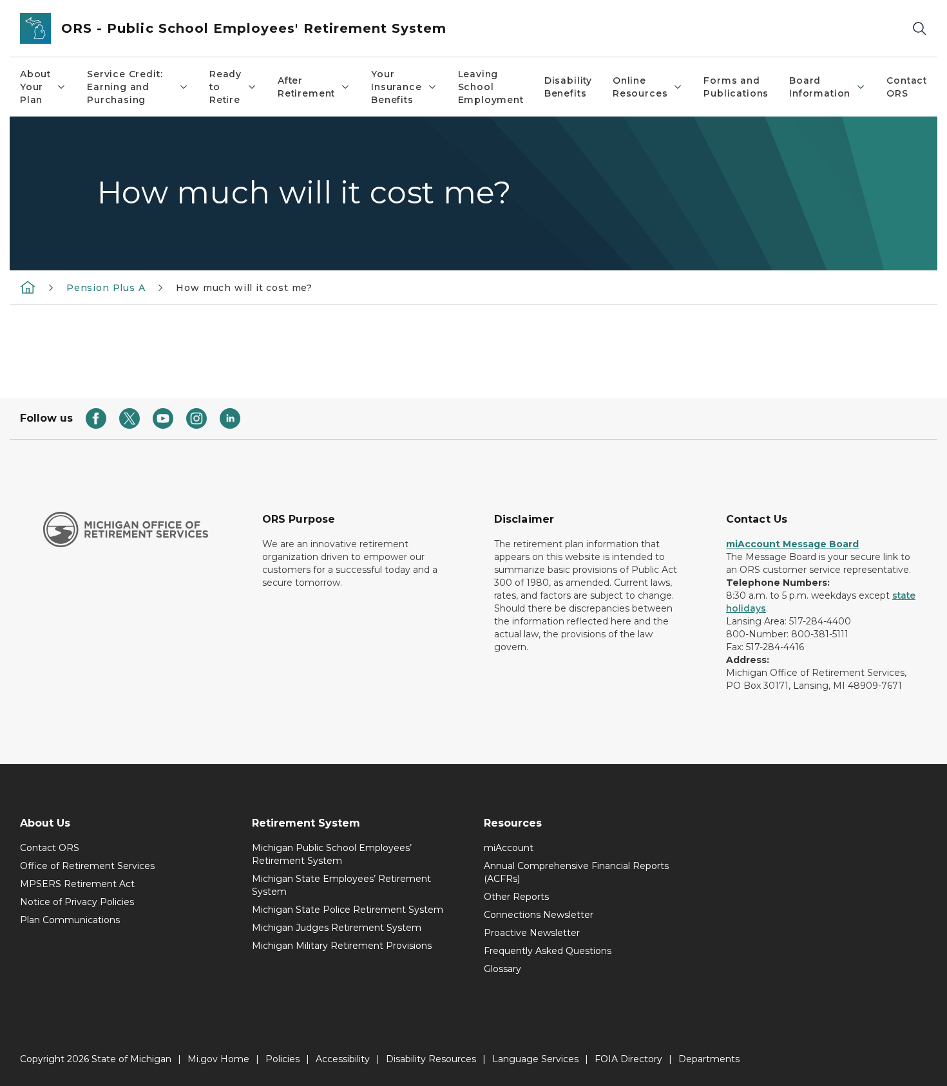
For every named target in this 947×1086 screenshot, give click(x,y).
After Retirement (306, 87)
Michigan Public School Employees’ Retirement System (332, 854)
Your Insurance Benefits (396, 87)
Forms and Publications (736, 87)
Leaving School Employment (491, 87)
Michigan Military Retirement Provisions (342, 945)
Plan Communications (70, 920)
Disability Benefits (568, 87)
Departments (709, 1059)
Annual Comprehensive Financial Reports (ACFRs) (576, 872)
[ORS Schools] (27, 287)
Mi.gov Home (218, 1059)
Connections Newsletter (538, 915)
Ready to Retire (225, 87)
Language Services (535, 1059)
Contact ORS (906, 87)
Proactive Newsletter (532, 933)
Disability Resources (431, 1059)
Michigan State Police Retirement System (347, 909)
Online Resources (640, 87)
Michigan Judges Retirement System (336, 927)
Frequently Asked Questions (547, 951)
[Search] (919, 29)
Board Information (819, 87)
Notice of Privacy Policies (77, 902)
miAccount (508, 848)
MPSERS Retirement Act (77, 884)
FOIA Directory (628, 1059)
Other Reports (516, 897)
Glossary (502, 969)
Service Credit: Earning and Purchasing (124, 87)
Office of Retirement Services (87, 866)
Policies (282, 1059)
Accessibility (343, 1059)
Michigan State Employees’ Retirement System (341, 885)
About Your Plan (35, 87)
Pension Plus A (105, 288)
